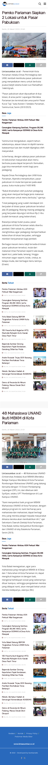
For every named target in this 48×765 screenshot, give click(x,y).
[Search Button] (40, 4)
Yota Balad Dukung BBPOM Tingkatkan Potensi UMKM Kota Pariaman (15, 319)
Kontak (20, 733)
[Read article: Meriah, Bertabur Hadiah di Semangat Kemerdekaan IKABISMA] (39, 374)
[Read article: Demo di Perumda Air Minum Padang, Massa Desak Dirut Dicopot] (39, 386)
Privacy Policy (31, 733)
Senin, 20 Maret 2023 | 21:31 (13, 430)
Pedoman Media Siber (24, 737)
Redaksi (11, 733)
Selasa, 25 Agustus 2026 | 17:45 (14, 377)
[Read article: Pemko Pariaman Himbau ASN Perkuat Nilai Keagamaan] (39, 292)
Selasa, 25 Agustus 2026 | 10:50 (14, 391)
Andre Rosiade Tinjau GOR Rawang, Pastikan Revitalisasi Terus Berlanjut (17, 360)
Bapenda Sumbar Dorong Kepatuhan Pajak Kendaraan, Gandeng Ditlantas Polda (14, 347)
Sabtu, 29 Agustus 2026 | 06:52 (14, 295)
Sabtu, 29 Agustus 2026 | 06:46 (14, 339)
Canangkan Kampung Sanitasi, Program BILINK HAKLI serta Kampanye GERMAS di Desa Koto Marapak (22, 130)
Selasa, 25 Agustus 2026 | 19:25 (14, 366)
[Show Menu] (45, 4)
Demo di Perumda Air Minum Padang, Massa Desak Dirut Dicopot (14, 385)
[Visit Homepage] (11, 3)
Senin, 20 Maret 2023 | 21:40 (13, 29)
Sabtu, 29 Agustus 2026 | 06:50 (14, 312)
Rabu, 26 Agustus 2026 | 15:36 (13, 353)
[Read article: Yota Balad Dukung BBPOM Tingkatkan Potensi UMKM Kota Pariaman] (39, 320)
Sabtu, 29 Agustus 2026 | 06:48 (14, 325)
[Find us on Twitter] (25, 758)
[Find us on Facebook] (21, 758)
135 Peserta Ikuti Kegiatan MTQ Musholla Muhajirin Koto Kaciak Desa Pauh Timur (15, 333)
